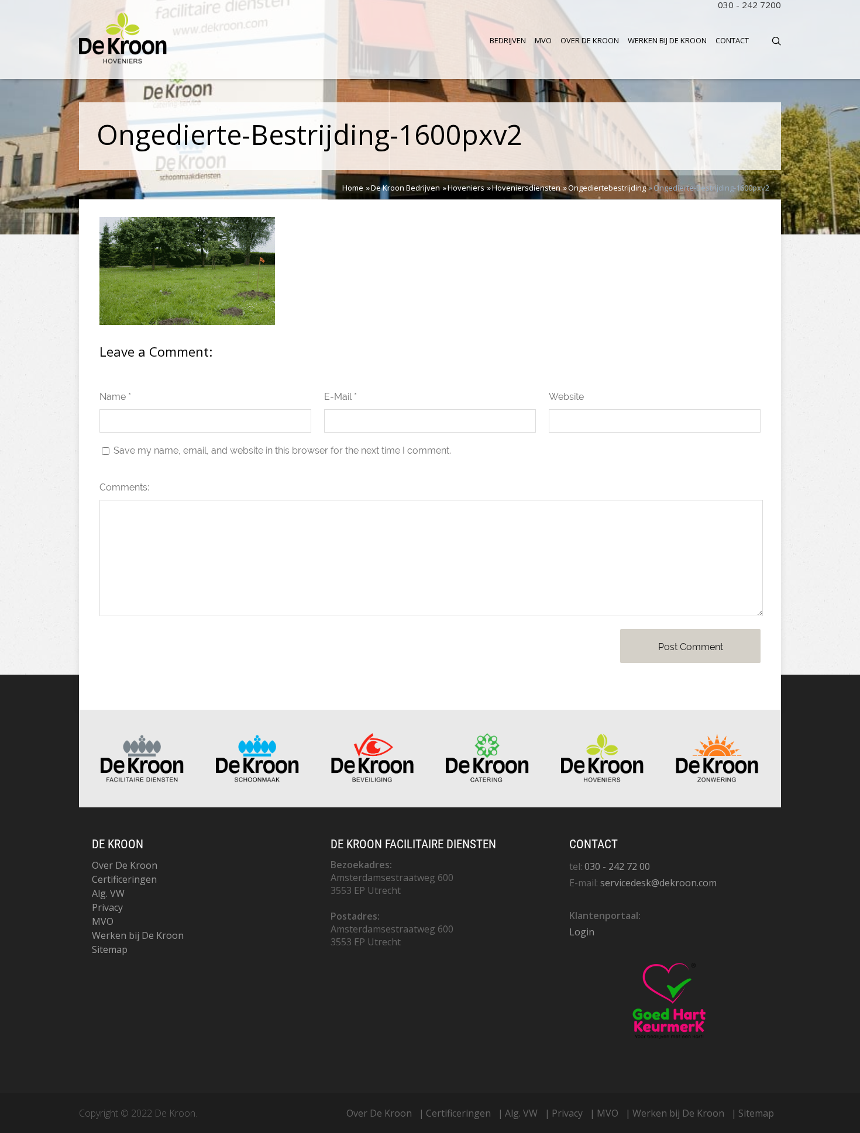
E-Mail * (340, 396)
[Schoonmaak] (257, 779)
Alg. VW (108, 893)
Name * (115, 396)
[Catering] (487, 779)
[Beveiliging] (372, 779)
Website (566, 396)
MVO (543, 40)
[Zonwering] (717, 779)
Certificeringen (124, 879)
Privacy (107, 907)
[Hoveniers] (602, 779)
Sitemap (110, 949)
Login (581, 931)
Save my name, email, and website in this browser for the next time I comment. (282, 450)
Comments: (124, 487)
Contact (732, 40)
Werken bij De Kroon (667, 40)
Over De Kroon (589, 40)
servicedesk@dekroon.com (658, 882)
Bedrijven (508, 40)
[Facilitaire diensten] (142, 779)
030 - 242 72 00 (617, 866)
